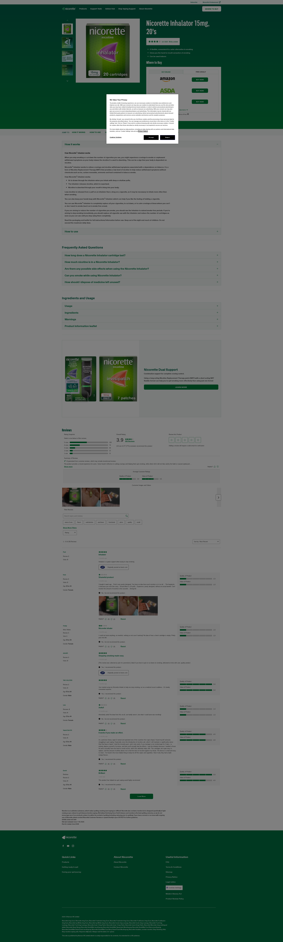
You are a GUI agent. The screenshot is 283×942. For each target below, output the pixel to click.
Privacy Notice (143, 131)
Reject (167, 137)
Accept (151, 137)
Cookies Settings (116, 137)
